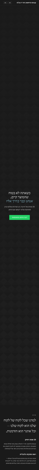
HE (10, 2)
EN (5, 2)
